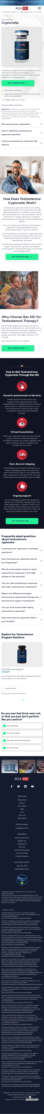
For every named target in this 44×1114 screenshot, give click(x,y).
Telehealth (6, 1093)
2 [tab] (20, 699)
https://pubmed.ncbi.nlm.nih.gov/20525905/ (13, 944)
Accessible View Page (20, 1097)
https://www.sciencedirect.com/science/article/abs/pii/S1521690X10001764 (22, 984)
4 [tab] (26, 699)
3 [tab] (23, 699)
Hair (35, 12)
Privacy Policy (30, 1093)
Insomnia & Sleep (22, 853)
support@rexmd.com (22, 869)
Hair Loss (22, 847)
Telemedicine (22, 818)
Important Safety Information (12, 105)
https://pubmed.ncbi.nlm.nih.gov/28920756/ (13, 956)
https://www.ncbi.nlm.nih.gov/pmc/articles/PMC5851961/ (17, 1067)
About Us (22, 815)
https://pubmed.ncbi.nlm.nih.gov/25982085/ (27, 1086)
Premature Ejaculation (22, 850)
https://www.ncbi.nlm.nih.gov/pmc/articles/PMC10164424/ (17, 1002)
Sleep (22, 12)
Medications (22, 800)
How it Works (22, 806)
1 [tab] (17, 699)
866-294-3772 (22, 866)
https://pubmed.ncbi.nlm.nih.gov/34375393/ (27, 966)
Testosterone (29, 12)
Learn (22, 812)
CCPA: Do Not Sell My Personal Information (21, 1095)
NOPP (38, 1093)
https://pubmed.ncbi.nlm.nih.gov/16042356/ (26, 924)
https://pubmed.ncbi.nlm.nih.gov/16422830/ (13, 1059)
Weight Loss (15, 12)
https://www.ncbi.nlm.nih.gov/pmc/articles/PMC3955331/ (17, 932)
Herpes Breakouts (22, 856)
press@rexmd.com (22, 828)
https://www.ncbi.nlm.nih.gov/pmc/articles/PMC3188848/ (17, 1042)
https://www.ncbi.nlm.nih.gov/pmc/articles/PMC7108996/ (17, 1012)
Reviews (22, 803)
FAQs (22, 809)
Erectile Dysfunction (22, 838)
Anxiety (39, 12)
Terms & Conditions (18, 1093)
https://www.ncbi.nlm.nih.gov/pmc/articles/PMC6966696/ (17, 978)
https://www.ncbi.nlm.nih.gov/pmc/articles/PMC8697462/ (17, 1034)
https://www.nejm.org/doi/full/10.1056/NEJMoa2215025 (16, 918)
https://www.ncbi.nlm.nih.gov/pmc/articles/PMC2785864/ (17, 992)
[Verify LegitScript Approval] (22, 879)
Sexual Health (6, 12)
